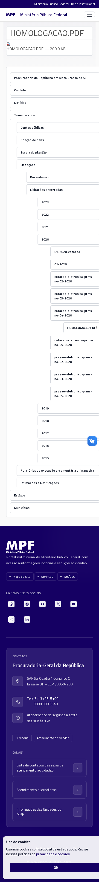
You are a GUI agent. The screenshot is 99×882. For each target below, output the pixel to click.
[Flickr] (42, 604)
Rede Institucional (83, 4)
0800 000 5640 (46, 704)
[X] (58, 604)
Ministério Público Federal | (52, 4)
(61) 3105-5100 (46, 698)
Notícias (69, 576)
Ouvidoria (22, 738)
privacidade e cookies (53, 854)
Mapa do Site (21, 576)
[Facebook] (27, 604)
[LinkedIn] (27, 619)
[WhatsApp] (11, 604)
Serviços (47, 576)
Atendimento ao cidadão (53, 738)
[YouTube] (73, 604)
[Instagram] (11, 619)
